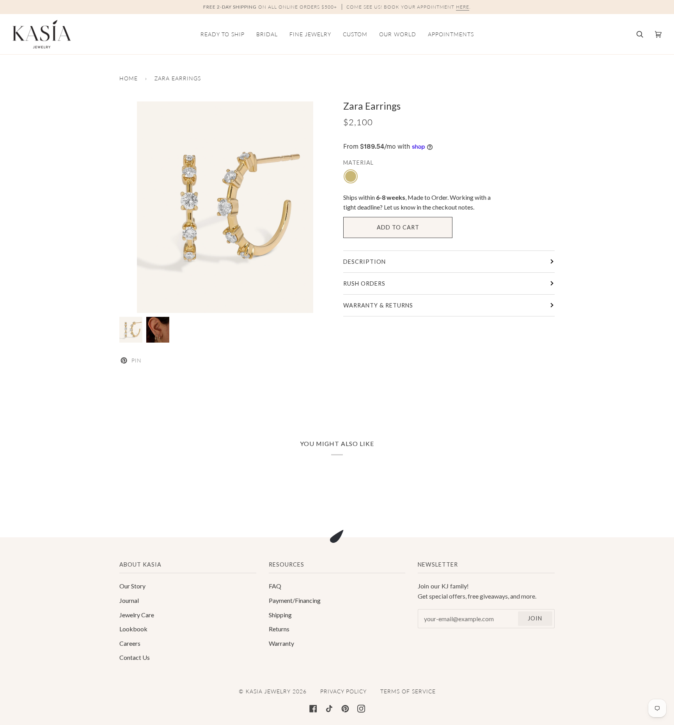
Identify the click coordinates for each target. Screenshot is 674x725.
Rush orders (364, 283)
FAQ (275, 586)
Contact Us (134, 657)
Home (128, 78)
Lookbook (133, 629)
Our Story (132, 586)
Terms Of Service (408, 691)
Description (364, 261)
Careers (129, 643)
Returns (279, 629)
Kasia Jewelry (268, 691)
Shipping (280, 614)
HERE (462, 7)
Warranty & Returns (378, 305)
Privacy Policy (343, 691)
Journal (129, 600)
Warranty (281, 643)
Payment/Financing (295, 600)
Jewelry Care (136, 614)
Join (535, 618)
